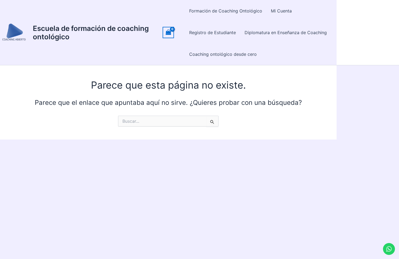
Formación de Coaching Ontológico (225, 11)
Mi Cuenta (281, 11)
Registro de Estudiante (212, 32)
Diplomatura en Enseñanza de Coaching (286, 32)
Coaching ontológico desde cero (223, 54)
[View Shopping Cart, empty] (168, 32)
